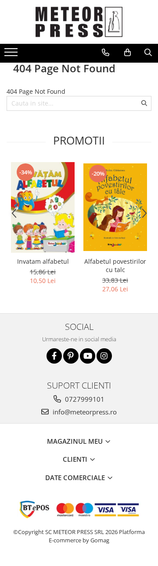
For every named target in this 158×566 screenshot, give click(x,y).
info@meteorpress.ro (84, 411)
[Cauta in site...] (148, 52)
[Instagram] (104, 356)
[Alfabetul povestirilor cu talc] (115, 207)
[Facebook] (54, 356)
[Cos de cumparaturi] (127, 52)
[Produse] (12, 54)
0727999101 (83, 399)
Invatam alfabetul (43, 261)
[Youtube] (87, 356)
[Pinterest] (71, 356)
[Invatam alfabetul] (43, 207)
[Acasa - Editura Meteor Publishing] (79, 22)
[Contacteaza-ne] (105, 52)
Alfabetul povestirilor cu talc (115, 265)
